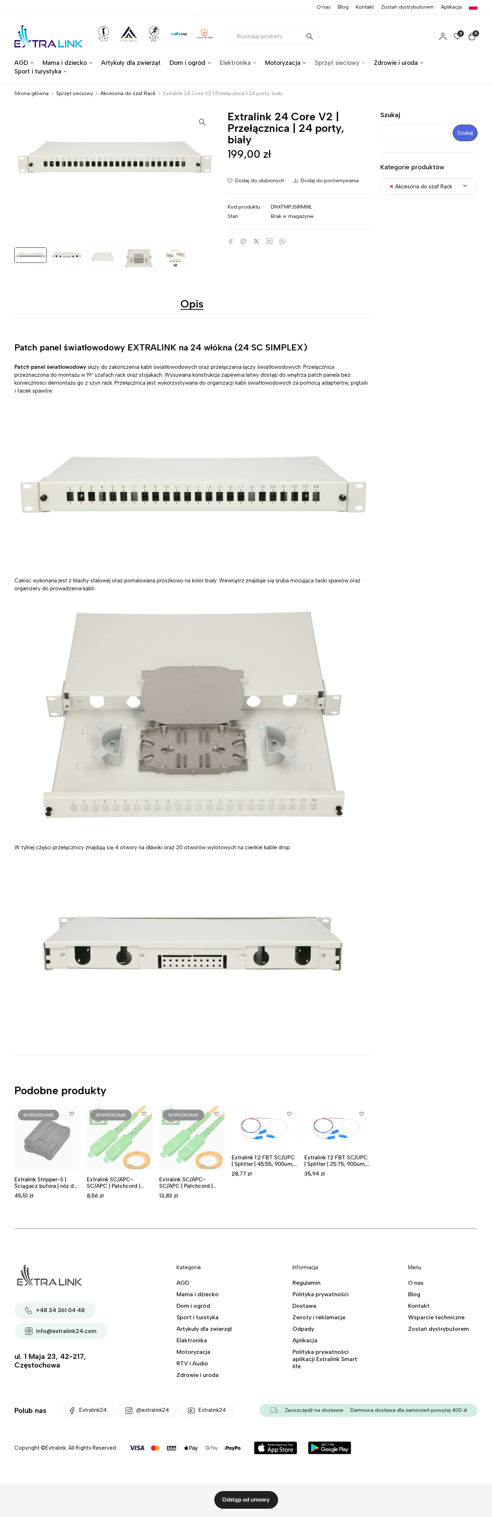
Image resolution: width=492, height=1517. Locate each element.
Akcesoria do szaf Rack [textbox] (421, 187)
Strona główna (31, 93)
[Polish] (473, 7)
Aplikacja (451, 7)
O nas (324, 7)
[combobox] (429, 186)
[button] (202, 122)
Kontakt (365, 7)
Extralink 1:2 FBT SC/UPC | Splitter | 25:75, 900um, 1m (336, 1164)
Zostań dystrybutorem (407, 7)
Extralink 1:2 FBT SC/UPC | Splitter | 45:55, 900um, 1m (263, 1164)
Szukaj (390, 115)
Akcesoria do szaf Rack (128, 93)
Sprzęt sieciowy (74, 93)
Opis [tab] (191, 304)
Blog (343, 7)
